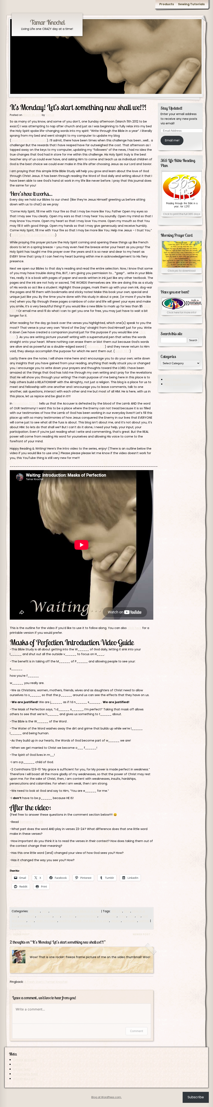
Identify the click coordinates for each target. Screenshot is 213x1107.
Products (166, 4)
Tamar (50, 115)
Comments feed (25, 1074)
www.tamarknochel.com (29, 140)
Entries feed (21, 1069)
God (57, 916)
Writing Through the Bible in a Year (75, 911)
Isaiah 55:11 (122, 351)
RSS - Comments (177, 384)
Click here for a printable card (32, 235)
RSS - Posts (173, 380)
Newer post (143, 934)
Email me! (172, 140)
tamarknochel (41, 952)
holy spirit (69, 916)
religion (116, 921)
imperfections (87, 916)
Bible (127, 911)
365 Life (34, 911)
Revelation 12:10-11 (25, 403)
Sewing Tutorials (191, 4)
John (45, 911)
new (31, 921)
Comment (136, 1031)
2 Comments (21, 925)
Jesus (122, 916)
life (138, 916)
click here (134, 628)
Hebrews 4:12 (96, 346)
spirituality (130, 921)
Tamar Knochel (47, 22)
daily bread (45, 916)
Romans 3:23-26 (31, 822)
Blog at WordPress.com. (106, 1097)
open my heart (46, 921)
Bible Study (27, 916)
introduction (108, 916)
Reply (33, 964)
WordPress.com (24, 1079)
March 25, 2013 (19, 966)
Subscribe (196, 1097)
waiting (144, 921)
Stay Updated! (171, 108)
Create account (25, 1060)
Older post (20, 934)
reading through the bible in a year (84, 921)
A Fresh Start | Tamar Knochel (45, 982)
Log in (17, 1064)
